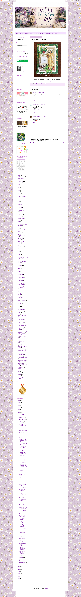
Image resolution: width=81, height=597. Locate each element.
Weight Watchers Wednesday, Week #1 (23, 440)
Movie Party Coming (23, 449)
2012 (19, 574)
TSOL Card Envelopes (22, 315)
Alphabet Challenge (23, 460)
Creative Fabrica (21, 218)
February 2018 (22, 562)
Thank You (20, 308)
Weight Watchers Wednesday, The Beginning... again (23, 465)
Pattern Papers (21, 282)
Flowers (19, 239)
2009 (19, 580)
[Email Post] (45, 83)
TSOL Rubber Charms (22, 357)
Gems (19, 248)
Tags (19, 306)
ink (18, 259)
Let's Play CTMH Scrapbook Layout (23, 492)
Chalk (19, 206)
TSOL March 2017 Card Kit (22, 342)
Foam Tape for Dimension (21, 242)
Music (19, 276)
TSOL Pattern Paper (22, 350)
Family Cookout (22, 427)
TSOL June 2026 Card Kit (22, 337)
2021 (19, 407)
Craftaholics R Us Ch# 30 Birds (22, 447)
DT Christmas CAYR (22, 223)
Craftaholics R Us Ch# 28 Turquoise (23, 502)
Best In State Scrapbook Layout (23, 425)
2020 (19, 409)
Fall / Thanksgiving (21, 235)
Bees (19, 190)
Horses (19, 255)
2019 (19, 411)
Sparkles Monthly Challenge (22, 485)
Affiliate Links (20, 181)
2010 (19, 578)
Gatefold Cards (21, 246)
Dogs (19, 221)
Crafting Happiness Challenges (22, 216)
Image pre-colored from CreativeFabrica (23, 258)
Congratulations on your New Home (23, 508)
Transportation (21, 311)
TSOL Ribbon (20, 356)
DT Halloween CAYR (22, 229)
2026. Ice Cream (21, 178)
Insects (19, 264)
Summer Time (22, 522)
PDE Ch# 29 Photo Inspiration (22, 468)
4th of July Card (22, 536)
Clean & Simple (21, 213)
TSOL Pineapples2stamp (21, 352)
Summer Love (21, 479)
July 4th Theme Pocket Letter (22, 516)
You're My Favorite (23, 487)
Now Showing (21, 455)
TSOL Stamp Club (21, 361)
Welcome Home (22, 513)
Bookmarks (20, 194)
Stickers (19, 303)
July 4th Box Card (22, 538)
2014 (19, 571)
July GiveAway (21, 541)
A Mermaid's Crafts (37, 99)
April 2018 (21, 559)
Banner (19, 185)
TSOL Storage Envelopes (20, 369)
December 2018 (22, 414)
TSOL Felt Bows (21, 327)
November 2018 (22, 416)
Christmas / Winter (39, 84)
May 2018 (21, 557)
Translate (21, 48)
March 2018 (21, 560)
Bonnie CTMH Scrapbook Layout (23, 475)
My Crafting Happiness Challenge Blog (27, 33)
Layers (19, 268)
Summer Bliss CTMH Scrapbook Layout (23, 495)
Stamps (19, 302)
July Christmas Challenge (22, 490)
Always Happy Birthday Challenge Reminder (23, 482)
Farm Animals (20, 238)
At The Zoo (21, 477)
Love (19, 271)
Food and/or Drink (22, 462)
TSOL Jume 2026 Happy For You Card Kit (22, 332)
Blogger (46, 588)
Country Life (20, 214)
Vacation (19, 374)
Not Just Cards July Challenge (22, 500)
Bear (19, 188)
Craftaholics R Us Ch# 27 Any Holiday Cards (22, 531)
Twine (19, 371)
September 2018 (22, 419)
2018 (19, 412)
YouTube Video (21, 378)
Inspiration (20, 265)
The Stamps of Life (21, 309)
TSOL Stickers (20, 367)
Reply (34, 100)
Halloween (20, 252)
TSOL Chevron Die (21, 321)
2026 (19, 175)
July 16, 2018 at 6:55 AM (41, 116)
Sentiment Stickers (21, 299)
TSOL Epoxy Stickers (22, 325)
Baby (19, 184)
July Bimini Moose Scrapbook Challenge (22, 544)
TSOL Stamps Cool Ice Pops (22, 365)
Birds (19, 191)
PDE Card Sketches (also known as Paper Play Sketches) (46, 33)
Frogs (19, 245)
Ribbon (19, 294)
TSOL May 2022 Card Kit (23, 344)
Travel (19, 312)
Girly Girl (20, 437)
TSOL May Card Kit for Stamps (22, 347)
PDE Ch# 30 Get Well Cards (23, 444)
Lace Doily (20, 267)
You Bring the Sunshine (21, 519)
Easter (19, 231)
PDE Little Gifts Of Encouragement (21, 284)
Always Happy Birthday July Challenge (22, 548)
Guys (19, 251)
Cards (34, 84)
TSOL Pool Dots (21, 354)
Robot (19, 296)
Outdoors (20, 279)
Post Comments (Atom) (40, 145)
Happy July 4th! (22, 540)
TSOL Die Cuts (21, 322)
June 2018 (21, 555)
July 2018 (21, 422)
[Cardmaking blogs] (22, 395)
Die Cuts (19, 220)
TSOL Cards (20, 318)
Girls (19, 249)
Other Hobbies (21, 277)
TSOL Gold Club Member (21, 329)
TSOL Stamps (20, 363)
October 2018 (22, 417)
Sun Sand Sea (21, 450)
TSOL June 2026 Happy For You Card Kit (22, 334)
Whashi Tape (20, 377)
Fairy (19, 234)
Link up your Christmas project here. (47, 81)
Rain (18, 291)
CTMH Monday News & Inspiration (23, 534)
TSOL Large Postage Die (22, 339)
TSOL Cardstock (21, 319)
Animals (19, 182)
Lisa (33, 92)
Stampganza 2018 (22, 521)
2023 (19, 404)
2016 (19, 568)
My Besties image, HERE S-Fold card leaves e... (23, 435)
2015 (19, 569)
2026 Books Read (21, 176)
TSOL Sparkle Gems (22, 360)
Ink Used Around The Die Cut (22, 262)
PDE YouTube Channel (22, 287)
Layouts (19, 270)
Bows (19, 201)
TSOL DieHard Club (22, 324)
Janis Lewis (25, 66)
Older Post (63, 142)
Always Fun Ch (22, 428)
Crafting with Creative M (38, 109)
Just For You (21, 432)
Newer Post (32, 142)
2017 (19, 566)
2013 (19, 573)
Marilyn (34, 116)
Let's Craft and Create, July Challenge (22, 525)
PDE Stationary (21, 286)
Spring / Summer (21, 300)
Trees (19, 314)
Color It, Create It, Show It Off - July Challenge (22, 552)
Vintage (19, 375)
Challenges (20, 207)
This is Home (21, 497)
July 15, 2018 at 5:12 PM (41, 104)
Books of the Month (22, 196)
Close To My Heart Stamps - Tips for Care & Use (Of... (23, 458)
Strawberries (20, 305)
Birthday (19, 193)
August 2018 (21, 421)
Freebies (19, 243)
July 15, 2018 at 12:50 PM (40, 92)
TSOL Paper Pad (21, 349)
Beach (19, 187)
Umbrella (19, 372)
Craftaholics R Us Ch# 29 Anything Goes (23, 471)
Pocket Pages (20, 290)
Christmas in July (22, 510)
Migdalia (34, 104)
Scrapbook (20, 297)
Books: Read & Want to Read (22, 199)
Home (17, 33)
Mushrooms (20, 274)
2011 (19, 576)
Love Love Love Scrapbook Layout (23, 453)
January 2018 (22, 564)
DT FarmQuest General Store (22, 228)
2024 (19, 402)
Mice (19, 273)
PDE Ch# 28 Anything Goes (22, 505)
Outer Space (20, 280)
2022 (19, 405)
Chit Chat (19, 209)
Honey (19, 254)
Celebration (20, 204)
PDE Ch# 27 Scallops (23, 528)
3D (18, 179)
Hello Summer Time (23, 430)
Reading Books (21, 293)
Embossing (20, 232)
